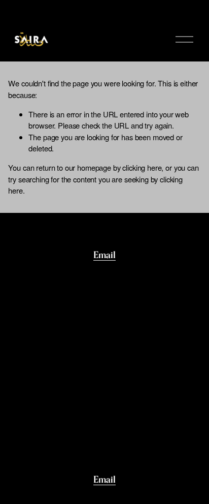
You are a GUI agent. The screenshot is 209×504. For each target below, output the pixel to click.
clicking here (141, 167)
